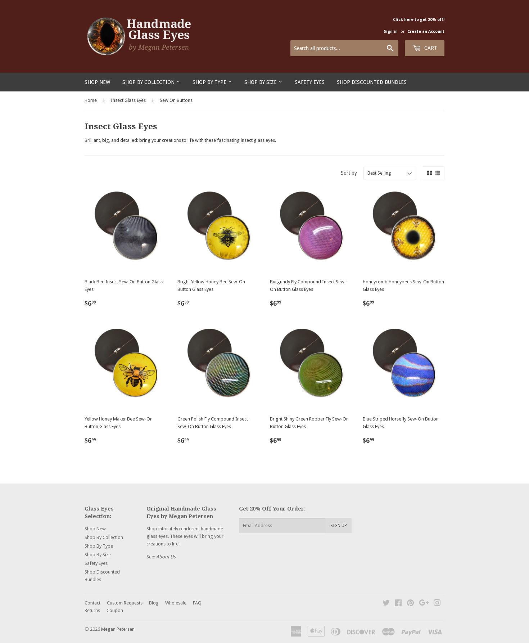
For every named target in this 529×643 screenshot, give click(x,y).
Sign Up (338, 525)
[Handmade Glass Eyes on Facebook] (398, 604)
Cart (430, 48)
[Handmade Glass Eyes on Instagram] (437, 604)
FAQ (197, 603)
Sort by (349, 173)
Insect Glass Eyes (128, 100)
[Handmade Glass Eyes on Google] (424, 604)
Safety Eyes (310, 82)
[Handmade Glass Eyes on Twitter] (386, 604)
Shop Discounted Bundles (372, 82)
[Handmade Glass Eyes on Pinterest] (410, 604)
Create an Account (425, 31)
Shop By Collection (149, 82)
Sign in (391, 31)
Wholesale (175, 603)
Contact (92, 603)
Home (91, 100)
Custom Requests (125, 603)
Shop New (97, 82)
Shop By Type (210, 82)
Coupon (115, 610)
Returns (92, 610)
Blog (154, 603)
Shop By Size (261, 82)
